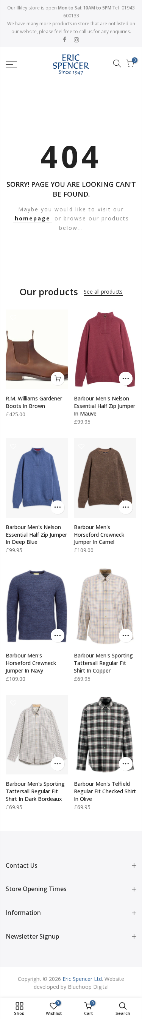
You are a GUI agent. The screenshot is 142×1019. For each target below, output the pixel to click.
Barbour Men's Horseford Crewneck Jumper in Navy (31, 663)
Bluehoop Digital (88, 986)
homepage (32, 218)
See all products (103, 291)
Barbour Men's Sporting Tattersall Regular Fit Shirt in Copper (103, 663)
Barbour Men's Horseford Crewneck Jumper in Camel (99, 534)
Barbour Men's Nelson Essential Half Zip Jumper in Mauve (104, 406)
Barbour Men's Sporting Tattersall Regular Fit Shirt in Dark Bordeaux (35, 791)
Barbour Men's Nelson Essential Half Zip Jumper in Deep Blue (36, 534)
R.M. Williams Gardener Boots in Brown (34, 402)
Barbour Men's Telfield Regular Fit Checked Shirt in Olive (105, 791)
